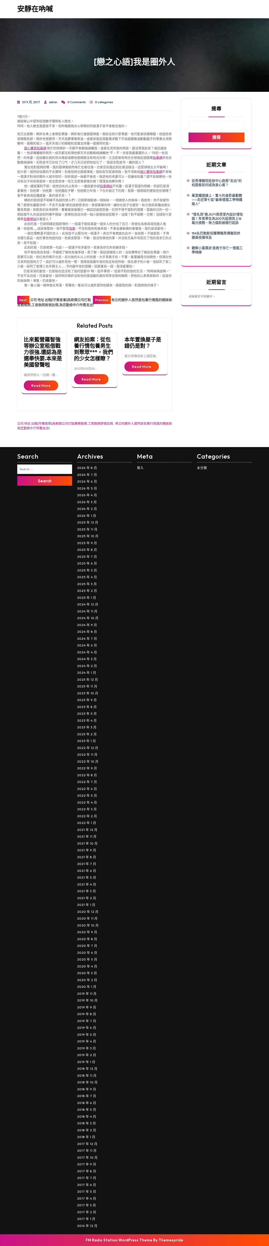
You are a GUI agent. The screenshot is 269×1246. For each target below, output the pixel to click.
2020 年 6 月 (87, 953)
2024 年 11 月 (87, 611)
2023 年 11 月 (87, 686)
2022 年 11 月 (87, 755)
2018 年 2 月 (86, 1130)
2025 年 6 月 (87, 563)
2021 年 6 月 (86, 871)
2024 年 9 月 (87, 625)
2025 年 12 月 (87, 522)
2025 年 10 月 (88, 536)
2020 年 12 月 (88, 912)
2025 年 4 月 (87, 577)
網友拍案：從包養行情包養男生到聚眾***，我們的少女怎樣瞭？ (93, 349)
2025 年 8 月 (87, 550)
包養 (72, 228)
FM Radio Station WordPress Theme (119, 1240)
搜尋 (216, 108)
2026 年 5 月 (87, 488)
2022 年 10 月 (88, 761)
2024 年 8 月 (87, 632)
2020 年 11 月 (87, 918)
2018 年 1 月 (86, 1137)
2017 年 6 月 (86, 1185)
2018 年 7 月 (86, 1096)
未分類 (202, 468)
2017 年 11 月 (87, 1151)
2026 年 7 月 (87, 475)
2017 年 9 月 (86, 1164)
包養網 (157, 158)
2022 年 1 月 (86, 823)
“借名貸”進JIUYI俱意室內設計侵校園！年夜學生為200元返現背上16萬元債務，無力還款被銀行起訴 (217, 218)
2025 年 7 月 (87, 557)
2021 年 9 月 (86, 850)
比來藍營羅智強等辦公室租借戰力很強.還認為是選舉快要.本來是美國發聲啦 (43, 352)
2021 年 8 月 (86, 857)
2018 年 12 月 (87, 1069)
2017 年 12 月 (87, 1144)
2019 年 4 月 (86, 1041)
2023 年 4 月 (87, 720)
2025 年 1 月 (86, 598)
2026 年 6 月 (87, 481)
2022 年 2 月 (87, 816)
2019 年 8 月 (86, 1014)
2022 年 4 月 (87, 802)
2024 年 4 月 (87, 652)
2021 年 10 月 (87, 843)
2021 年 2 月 (86, 898)
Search (44, 480)
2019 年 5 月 (86, 1035)
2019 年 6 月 (86, 1028)
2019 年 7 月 (86, 1021)
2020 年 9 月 (87, 932)
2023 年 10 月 (87, 693)
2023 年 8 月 (87, 707)
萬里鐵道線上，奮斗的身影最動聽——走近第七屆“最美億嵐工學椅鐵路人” (217, 199)
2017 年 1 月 (86, 1219)
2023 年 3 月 (87, 727)
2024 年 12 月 (87, 604)
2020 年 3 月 (87, 973)
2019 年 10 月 (87, 1000)
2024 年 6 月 (87, 645)
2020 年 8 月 (87, 939)
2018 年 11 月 (87, 1076)
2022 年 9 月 (87, 768)
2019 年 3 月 (86, 1048)
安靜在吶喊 (35, 8)
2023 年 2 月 (87, 734)
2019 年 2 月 (86, 1055)
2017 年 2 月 (86, 1212)
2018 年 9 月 (86, 1089)
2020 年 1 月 (86, 987)
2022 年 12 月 (87, 748)
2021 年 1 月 (86, 905)
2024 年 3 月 (87, 659)
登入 (140, 468)
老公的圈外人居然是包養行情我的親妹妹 (143, 423)
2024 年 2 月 (87, 666)
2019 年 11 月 (87, 994)
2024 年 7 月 (87, 639)
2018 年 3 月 (86, 1123)
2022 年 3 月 (87, 809)
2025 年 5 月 (87, 570)
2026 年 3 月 (87, 502)
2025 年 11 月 (87, 529)
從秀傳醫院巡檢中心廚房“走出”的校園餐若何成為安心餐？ (217, 183)
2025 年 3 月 (87, 584)
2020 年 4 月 (87, 966)
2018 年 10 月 (87, 1082)
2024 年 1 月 (86, 673)
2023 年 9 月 (87, 700)
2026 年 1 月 (86, 516)
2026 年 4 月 (87, 495)
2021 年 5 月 (86, 877)
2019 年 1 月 (86, 1062)
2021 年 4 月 (86, 884)
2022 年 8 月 (87, 775)
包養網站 (106, 186)
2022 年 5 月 (87, 795)
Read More (41, 385)
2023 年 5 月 (87, 714)
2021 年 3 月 (86, 891)
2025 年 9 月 (87, 543)
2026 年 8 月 (87, 468)
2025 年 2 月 (87, 591)
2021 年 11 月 (87, 836)
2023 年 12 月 (87, 680)
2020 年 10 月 (88, 925)
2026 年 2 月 (87, 509)
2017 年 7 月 (86, 1178)
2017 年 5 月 (86, 1191)
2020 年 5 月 (87, 959)
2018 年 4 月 (86, 1116)
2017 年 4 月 (86, 1198)
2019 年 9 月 (86, 1007)
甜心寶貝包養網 (35, 148)
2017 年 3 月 (86, 1205)
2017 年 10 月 (87, 1157)
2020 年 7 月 (87, 946)
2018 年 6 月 (86, 1103)
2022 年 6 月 (87, 789)
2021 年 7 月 (86, 864)
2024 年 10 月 (88, 618)
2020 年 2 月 (87, 980)
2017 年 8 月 (86, 1171)
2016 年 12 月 (87, 1226)
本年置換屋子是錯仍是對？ (142, 342)
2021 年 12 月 (87, 830)
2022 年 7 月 (87, 782)
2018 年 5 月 (86, 1110)
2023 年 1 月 (86, 741)
